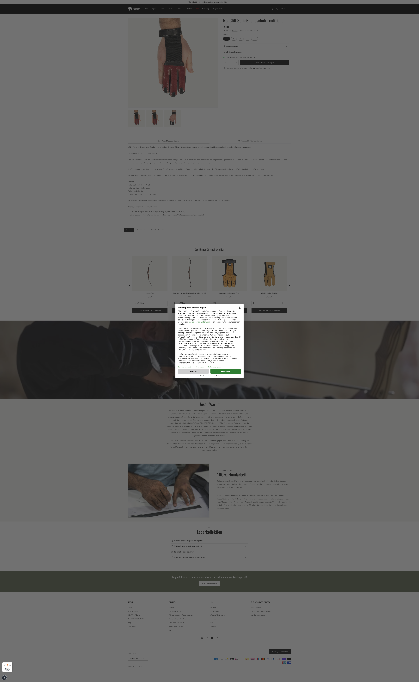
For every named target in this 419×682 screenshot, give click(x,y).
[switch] (7, 669)
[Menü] (11, 663)
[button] (4, 677)
